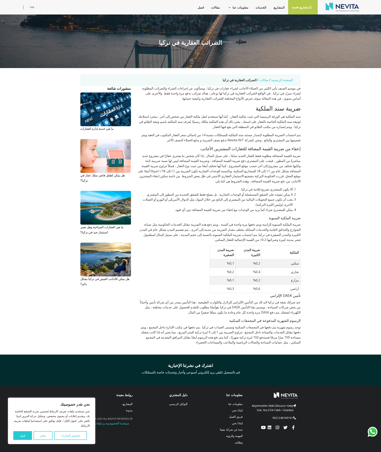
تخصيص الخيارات (70, 435)
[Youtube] (263, 427)
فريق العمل (236, 416)
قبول (22, 435)
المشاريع (128, 404)
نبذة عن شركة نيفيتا (231, 429)
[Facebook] (293, 427)
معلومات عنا (235, 404)
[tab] (273, 408)
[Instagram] (277, 427)
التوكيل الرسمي (178, 404)
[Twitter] (285, 427)
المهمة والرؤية (234, 436)
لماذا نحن (237, 410)
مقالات (263, 80)
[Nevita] (342, 7)
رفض (43, 435)
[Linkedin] (269, 427)
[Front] (273, 395)
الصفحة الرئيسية (282, 80)
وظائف (239, 442)
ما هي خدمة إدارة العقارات (97, 129)
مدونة (129, 410)
